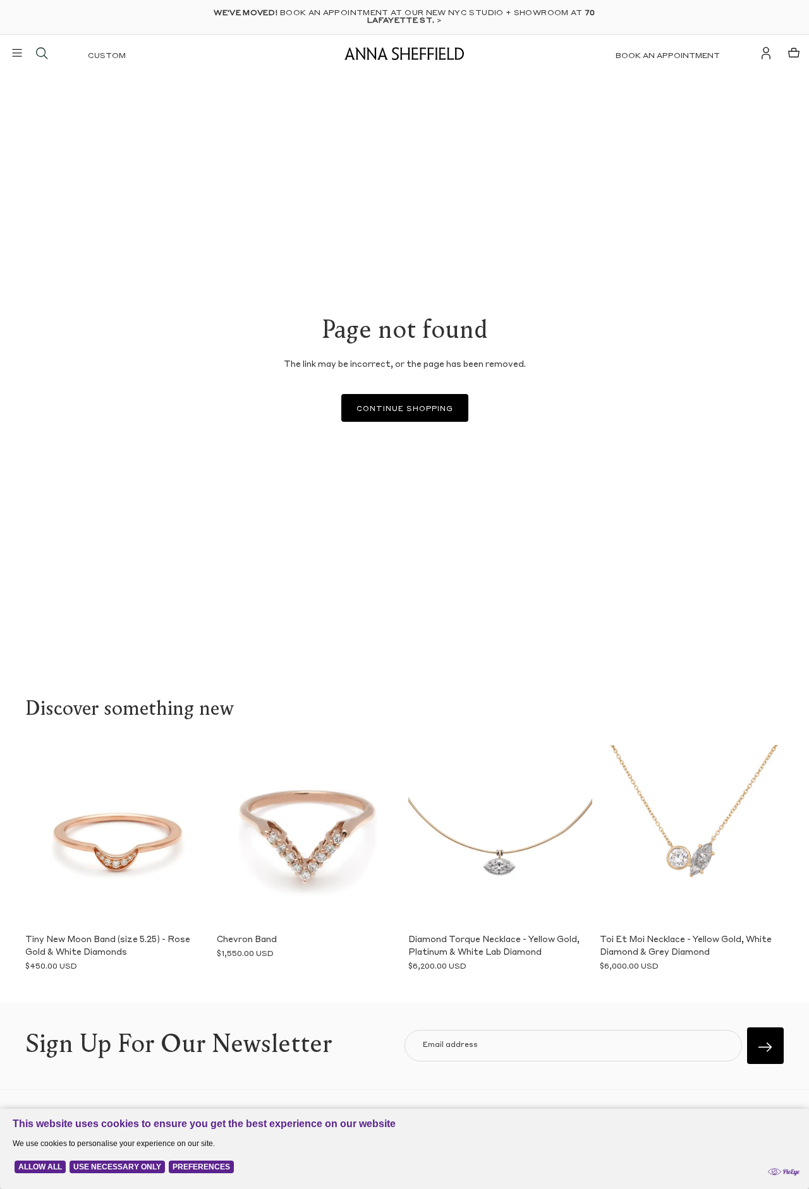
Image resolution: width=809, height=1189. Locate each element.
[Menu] (17, 53)
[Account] (766, 53)
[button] (44, 837)
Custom (107, 56)
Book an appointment (668, 56)
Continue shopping (404, 409)
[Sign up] (765, 1045)
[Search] (42, 53)
